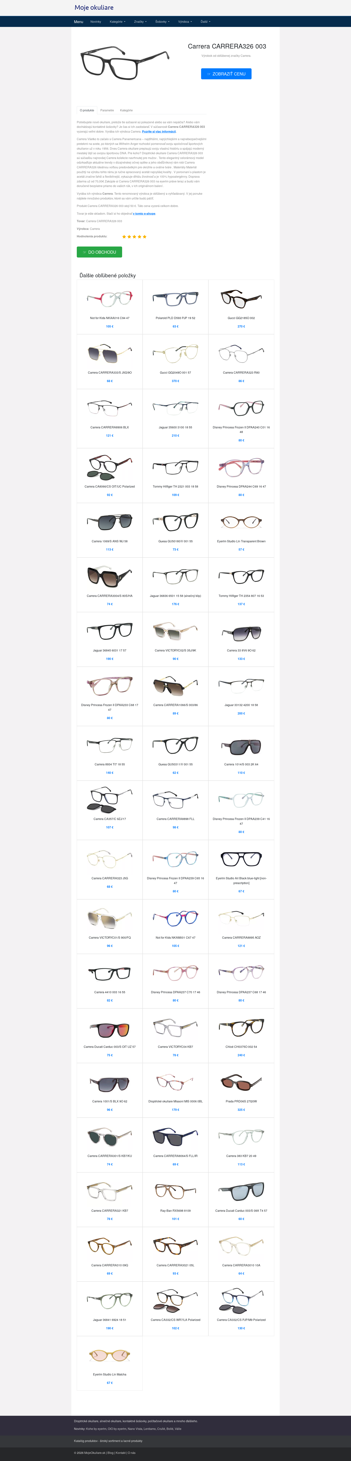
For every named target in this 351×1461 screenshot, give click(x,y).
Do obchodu (102, 252)
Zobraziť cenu (229, 74)
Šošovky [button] (161, 21)
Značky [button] (139, 21)
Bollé (170, 1429)
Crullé (161, 1429)
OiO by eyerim (117, 1429)
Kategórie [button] (116, 21)
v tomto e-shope (144, 213)
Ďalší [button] (204, 21)
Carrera (245, 55)
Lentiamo (150, 1429)
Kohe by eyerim (96, 1429)
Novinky (95, 21)
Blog (110, 1453)
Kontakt (121, 1453)
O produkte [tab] (87, 110)
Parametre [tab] (107, 110)
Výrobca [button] (184, 21)
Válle (178, 1429)
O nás (131, 1453)
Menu (78, 21)
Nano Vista (135, 1429)
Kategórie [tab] (126, 110)
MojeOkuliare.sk (94, 1453)
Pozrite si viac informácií (159, 131)
